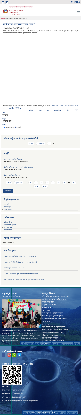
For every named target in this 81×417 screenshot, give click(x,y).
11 (74, 182)
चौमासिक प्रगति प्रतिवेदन (10, 225)
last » (45, 186)
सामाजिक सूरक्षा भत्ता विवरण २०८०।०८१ (14, 268)
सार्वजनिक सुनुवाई (8, 227)
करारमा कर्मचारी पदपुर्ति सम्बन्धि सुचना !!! (14, 159)
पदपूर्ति (4, 119)
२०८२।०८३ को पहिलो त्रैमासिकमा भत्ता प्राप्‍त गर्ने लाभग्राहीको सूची (20, 262)
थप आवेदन (8, 190)
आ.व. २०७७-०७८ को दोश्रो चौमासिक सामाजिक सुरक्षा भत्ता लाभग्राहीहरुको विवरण (24, 279)
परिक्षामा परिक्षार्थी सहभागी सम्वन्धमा (12, 175)
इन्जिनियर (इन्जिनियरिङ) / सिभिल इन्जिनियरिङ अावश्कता (18, 167)
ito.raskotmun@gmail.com (29, 400)
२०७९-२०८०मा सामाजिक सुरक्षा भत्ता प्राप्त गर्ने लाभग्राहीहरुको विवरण (21, 274)
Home (3, 18)
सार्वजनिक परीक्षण (8, 230)
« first (31, 143)
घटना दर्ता (6, 204)
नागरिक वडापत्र (8, 209)
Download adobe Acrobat (60, 106)
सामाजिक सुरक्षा (7, 207)
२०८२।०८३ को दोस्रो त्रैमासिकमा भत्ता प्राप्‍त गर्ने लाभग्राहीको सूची (20, 256)
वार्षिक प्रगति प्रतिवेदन (9, 222)
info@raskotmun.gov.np (13, 400)
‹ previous (41, 143)
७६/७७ (4, 125)
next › (37, 186)
